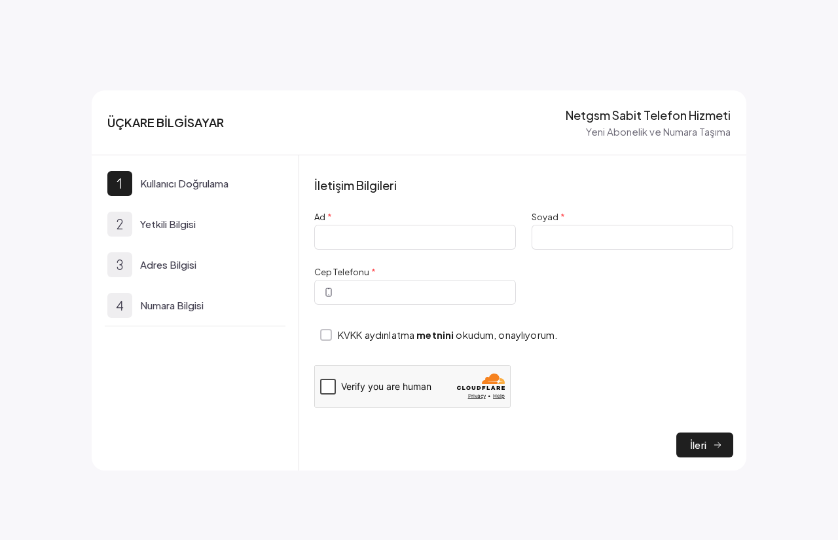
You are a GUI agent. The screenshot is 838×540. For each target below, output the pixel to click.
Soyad (548, 217)
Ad (323, 217)
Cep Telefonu (345, 272)
